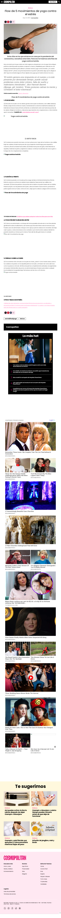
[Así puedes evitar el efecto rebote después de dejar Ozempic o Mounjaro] (17, 798)
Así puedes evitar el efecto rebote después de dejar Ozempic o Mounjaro (16, 812)
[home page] (9, 2)
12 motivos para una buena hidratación (25, 305)
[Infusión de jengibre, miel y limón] (44, 828)
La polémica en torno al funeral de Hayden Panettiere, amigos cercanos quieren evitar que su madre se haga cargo (30, 390)
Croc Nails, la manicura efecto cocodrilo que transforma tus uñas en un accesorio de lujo (31, 371)
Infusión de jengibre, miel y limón (43, 841)
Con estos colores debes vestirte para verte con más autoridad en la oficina (29, 365)
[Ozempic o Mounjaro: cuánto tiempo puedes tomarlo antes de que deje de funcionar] (44, 798)
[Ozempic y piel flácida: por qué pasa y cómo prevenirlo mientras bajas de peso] (17, 828)
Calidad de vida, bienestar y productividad (16, 303)
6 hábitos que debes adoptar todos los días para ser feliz (35, 216)
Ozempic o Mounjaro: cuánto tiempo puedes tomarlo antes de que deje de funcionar (44, 813)
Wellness (30, 8)
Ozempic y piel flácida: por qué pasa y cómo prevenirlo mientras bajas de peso (16, 842)
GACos (22, 319)
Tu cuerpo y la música (44, 305)
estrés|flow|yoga (11, 319)
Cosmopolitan (34, 18)
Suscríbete (53, 2)
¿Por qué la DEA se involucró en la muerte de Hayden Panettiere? (29, 383)
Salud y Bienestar (23, 93)
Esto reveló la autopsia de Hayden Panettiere (27, 377)
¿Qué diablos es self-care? (30, 112)
